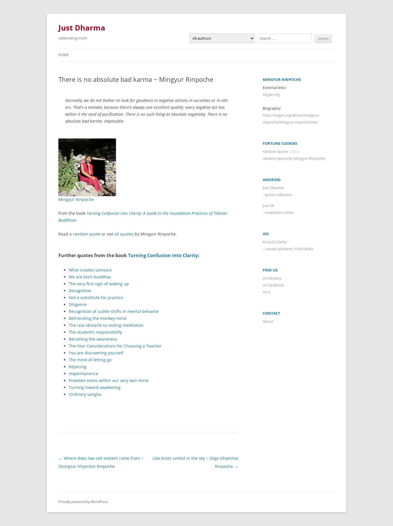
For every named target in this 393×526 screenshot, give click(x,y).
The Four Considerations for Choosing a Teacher (115, 346)
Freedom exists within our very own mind (108, 380)
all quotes (124, 234)
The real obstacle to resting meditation (106, 325)
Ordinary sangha (85, 394)
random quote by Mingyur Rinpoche (294, 158)
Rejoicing (77, 366)
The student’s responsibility (95, 332)
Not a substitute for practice (96, 297)
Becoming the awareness (93, 339)
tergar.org (271, 94)
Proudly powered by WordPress (83, 501)
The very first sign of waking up (99, 283)
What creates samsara (90, 270)
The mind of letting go (90, 359)
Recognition (80, 290)
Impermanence (83, 373)
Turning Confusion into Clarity (163, 255)
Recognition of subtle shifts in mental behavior (114, 311)
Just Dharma (81, 27)
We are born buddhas (90, 277)
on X (266, 292)
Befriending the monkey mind (97, 318)
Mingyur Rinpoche (76, 199)
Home (63, 54)
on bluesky (272, 278)
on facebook (273, 285)
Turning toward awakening (95, 387)
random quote (86, 234)
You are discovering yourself (96, 353)
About (268, 321)
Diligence (78, 304)
